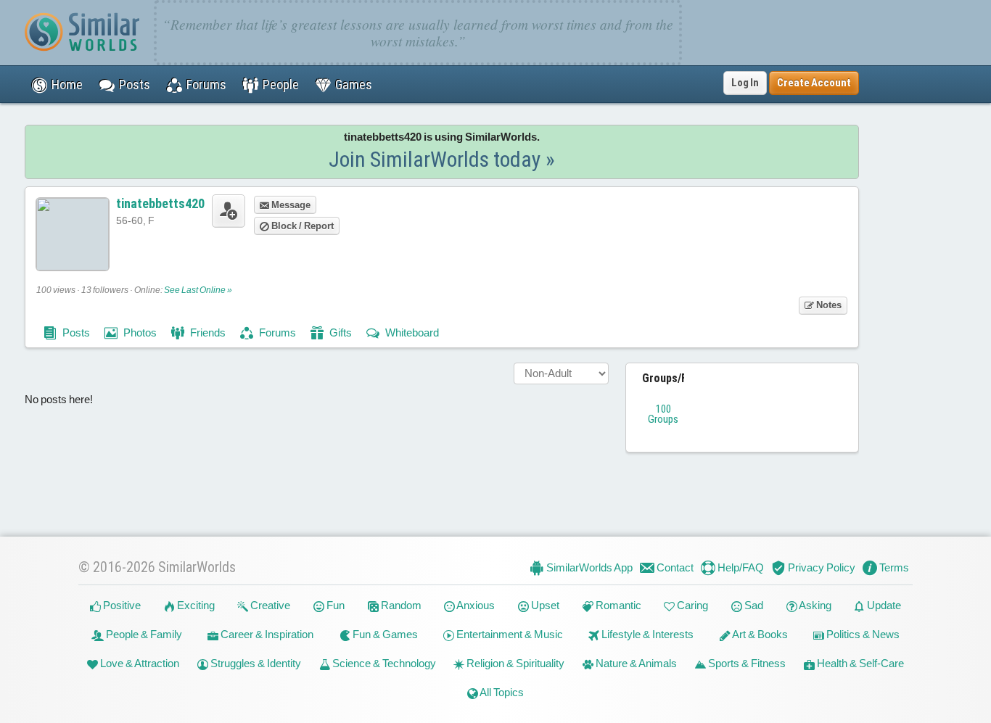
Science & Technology (383, 663)
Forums (276, 332)
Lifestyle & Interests (646, 634)
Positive (121, 605)
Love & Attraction (138, 663)
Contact (674, 567)
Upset (544, 605)
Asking (814, 605)
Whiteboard (411, 332)
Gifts (339, 332)
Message (290, 204)
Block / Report (301, 225)
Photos (139, 332)
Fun (334, 605)
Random (400, 605)
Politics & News (862, 634)
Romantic (617, 605)
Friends (207, 332)
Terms (893, 567)
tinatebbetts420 (160, 203)
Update (883, 605)
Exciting (195, 605)
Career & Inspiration (265, 634)
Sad (752, 605)
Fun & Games (384, 634)
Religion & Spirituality (514, 663)
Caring (691, 605)
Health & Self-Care (859, 663)
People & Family (143, 634)
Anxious (475, 605)
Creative (269, 605)
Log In (745, 82)
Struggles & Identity (254, 663)
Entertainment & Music (508, 634)
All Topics (501, 692)
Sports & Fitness (746, 663)
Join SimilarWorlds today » (442, 159)
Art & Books (759, 634)
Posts (75, 332)
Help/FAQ (739, 567)
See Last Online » (198, 290)
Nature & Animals (635, 663)
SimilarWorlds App (588, 567)
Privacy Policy (820, 567)
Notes (828, 304)
